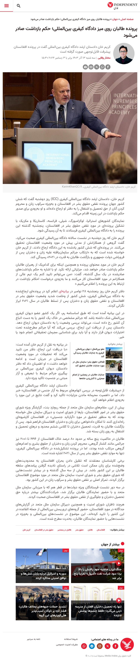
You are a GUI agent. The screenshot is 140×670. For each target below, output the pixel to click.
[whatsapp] (84, 646)
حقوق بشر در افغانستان (43, 529)
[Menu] (6, 6)
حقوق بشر (79, 529)
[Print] (85, 67)
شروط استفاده (71, 639)
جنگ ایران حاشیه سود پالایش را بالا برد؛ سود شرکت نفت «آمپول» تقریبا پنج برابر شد (98, 573)
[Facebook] (107, 67)
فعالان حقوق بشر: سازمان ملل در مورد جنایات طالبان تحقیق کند (88, 364)
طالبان (90, 529)
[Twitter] (96, 67)
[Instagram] (100, 646)
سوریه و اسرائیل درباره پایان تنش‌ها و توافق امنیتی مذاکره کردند (43, 576)
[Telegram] (92, 646)
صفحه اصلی (127, 19)
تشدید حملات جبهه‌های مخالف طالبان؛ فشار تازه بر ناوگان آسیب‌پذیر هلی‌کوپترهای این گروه (42, 611)
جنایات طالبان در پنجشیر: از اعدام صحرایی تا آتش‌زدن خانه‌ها (88, 377)
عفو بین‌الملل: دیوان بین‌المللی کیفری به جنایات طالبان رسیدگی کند (89, 352)
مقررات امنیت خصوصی (67, 645)
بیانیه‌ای (64, 291)
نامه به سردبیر (33, 639)
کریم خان (26, 529)
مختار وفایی (103, 58)
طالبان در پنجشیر (64, 529)
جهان (115, 19)
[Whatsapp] (102, 67)
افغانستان (101, 529)
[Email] (91, 67)
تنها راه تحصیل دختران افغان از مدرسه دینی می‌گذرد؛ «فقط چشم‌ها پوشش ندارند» (98, 611)
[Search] (18, 6)
